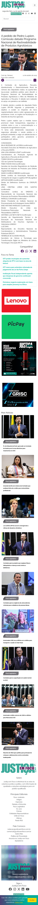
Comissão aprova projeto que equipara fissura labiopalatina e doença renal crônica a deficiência (16, 565)
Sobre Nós (19, 834)
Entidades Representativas (19, 813)
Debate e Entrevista (19, 804)
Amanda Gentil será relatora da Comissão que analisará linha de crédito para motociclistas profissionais (16, 488)
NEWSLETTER (16, 14)
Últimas (19, 818)
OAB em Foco (19, 816)
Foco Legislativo (19, 807)
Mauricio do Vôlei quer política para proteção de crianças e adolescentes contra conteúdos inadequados (17, 755)
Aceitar (32, 900)
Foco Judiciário (19, 797)
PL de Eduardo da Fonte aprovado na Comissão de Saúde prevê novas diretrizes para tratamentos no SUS (17, 448)
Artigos (19, 800)
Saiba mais (19, 902)
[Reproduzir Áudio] (2, 80)
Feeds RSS (19, 820)
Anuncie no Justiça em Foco (19, 838)
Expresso (19, 802)
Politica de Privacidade (19, 836)
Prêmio (19, 811)
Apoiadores (19, 841)
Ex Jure (19, 809)
